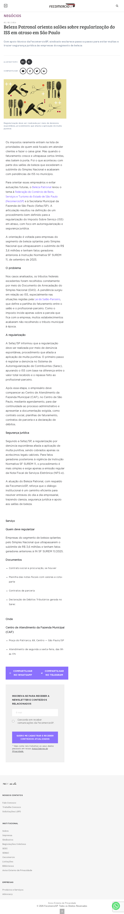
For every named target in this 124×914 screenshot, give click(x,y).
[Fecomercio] (62, 5)
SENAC (5, 853)
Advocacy (7, 894)
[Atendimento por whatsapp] (116, 906)
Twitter (37, 71)
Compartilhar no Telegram (54, 673)
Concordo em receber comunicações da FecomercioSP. (36, 721)
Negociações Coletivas (14, 844)
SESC (5, 848)
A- (29, 61)
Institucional (5, 5)
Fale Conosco (9, 803)
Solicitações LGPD (11, 811)
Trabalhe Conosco (11, 807)
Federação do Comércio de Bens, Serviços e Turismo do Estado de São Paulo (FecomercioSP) (32, 196)
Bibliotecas (8, 866)
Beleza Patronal (41, 187)
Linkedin (44, 71)
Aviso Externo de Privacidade (17, 870)
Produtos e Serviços (12, 890)
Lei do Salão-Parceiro (47, 299)
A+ (22, 61)
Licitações (7, 861)
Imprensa (7, 835)
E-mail (23, 71)
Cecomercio (8, 857)
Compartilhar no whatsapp (22, 673)
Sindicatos (7, 840)
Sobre (5, 831)
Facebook (30, 71)
